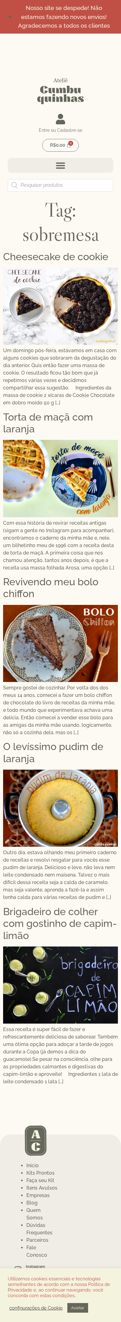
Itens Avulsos (41, 1188)
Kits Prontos (40, 1173)
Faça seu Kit (40, 1180)
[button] (60, 165)
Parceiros (37, 1240)
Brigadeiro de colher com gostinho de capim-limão (60, 923)
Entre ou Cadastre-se (60, 130)
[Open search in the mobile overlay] (60, 185)
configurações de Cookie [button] (36, 1307)
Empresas (38, 1195)
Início (32, 1165)
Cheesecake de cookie (55, 256)
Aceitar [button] (77, 1308)
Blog (32, 1203)
